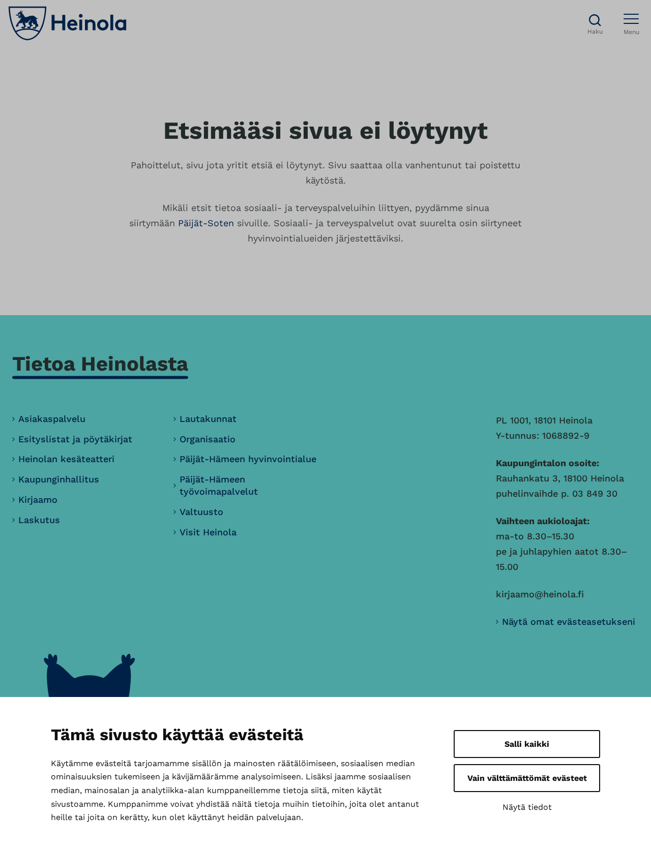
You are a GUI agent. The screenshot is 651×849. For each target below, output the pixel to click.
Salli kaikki (527, 744)
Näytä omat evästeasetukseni (568, 621)
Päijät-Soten (206, 223)
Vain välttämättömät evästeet (527, 778)
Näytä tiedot (527, 807)
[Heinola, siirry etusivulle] (67, 23)
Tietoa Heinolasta (100, 364)
